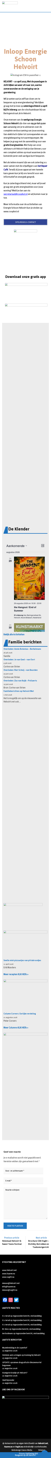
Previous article (11, 1237)
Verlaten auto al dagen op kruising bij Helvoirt (21, 1355)
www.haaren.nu (8, 1273)
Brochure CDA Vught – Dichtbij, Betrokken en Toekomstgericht (38, 1244)
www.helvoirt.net (9, 1270)
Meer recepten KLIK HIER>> (16, 974)
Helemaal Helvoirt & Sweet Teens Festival (12, 1242)
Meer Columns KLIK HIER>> (16, 1027)
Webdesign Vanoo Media (21, 1450)
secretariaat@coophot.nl (16, 194)
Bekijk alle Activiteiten (14, 634)
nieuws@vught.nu (9, 1290)
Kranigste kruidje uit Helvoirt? (14, 1372)
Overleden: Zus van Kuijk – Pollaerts (20, 681)
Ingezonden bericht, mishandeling (27, 1315)
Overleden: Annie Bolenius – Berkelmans (22, 649)
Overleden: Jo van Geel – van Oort (19, 660)
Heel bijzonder (8, 1380)
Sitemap (41, 1450)
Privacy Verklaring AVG (28, 1453)
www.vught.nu (8, 1277)
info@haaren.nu (8, 1286)
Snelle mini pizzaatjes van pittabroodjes (22, 960)
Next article (41, 1237)
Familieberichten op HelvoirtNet (19, 691)
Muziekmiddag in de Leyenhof (14, 1347)
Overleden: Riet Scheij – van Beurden (21, 670)
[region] (25, 35)
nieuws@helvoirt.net (11, 1283)
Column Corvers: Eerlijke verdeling (20, 1014)
